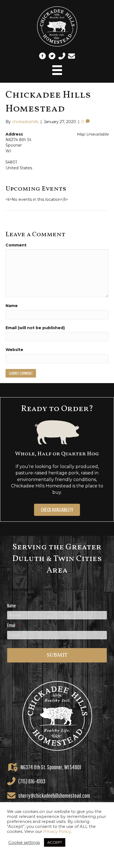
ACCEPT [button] (54, 842)
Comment (16, 245)
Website (14, 349)
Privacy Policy (57, 831)
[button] (42, 56)
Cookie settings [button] (24, 842)
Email (13, 625)
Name (12, 305)
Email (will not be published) (35, 327)
